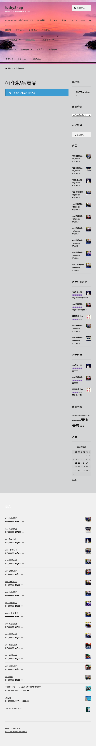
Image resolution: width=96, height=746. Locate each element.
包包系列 (9, 59)
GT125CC (74, 415)
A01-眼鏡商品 (77, 377)
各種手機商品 (11, 39)
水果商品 (22, 59)
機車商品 (46, 39)
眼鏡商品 (53, 49)
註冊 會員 (33, 30)
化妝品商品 (30, 39)
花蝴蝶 (82, 426)
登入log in (20, 30)
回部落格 (41, 20)
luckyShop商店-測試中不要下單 (19, 20)
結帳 (64, 20)
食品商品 (25, 49)
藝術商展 (9, 49)
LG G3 (79, 415)
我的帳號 (54, 20)
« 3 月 (74, 480)
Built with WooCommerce (16, 731)
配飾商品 (40, 49)
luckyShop (14, 7)
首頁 (10, 68)
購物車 (8, 30)
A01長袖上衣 (77, 365)
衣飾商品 (46, 30)
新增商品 (37, 59)
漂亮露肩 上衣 (77, 389)
